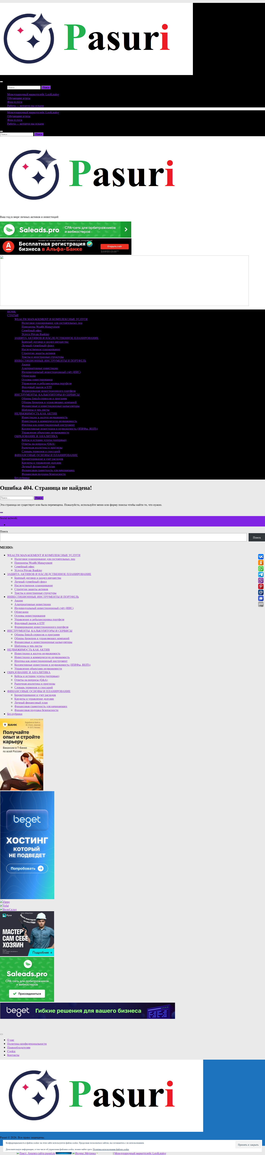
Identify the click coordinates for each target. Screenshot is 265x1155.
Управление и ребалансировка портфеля (46, 383)
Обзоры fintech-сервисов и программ (44, 398)
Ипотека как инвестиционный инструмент (48, 425)
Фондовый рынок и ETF (37, 387)
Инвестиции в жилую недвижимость (44, 417)
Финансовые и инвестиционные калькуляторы (51, 406)
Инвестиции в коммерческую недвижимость (49, 421)
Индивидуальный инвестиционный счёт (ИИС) (51, 372)
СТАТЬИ (12, 315)
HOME (11, 311)
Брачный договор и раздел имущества (45, 341)
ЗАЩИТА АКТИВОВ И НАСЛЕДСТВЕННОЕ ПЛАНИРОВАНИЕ (56, 338)
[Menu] (1, 81)
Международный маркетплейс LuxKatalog (33, 94)
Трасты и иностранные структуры (43, 357)
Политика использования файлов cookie (111, 1149)
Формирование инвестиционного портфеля (49, 391)
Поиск (4, 531)
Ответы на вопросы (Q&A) (38, 444)
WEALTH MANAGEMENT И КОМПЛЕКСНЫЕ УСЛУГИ (51, 319)
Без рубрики (22, 478)
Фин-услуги (14, 102)
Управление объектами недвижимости (45, 432)
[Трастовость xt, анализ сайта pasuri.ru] (36, 1153)
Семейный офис (32, 330)
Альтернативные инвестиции (40, 368)
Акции (26, 364)
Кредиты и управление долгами (41, 462)
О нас (10, 1040)
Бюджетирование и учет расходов (42, 459)
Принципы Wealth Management (40, 326)
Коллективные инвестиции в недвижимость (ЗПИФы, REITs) (60, 428)
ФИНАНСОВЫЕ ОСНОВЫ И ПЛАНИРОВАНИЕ (46, 455)
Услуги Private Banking (35, 334)
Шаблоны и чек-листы (35, 410)
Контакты (13, 1055)
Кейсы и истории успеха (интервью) (44, 440)
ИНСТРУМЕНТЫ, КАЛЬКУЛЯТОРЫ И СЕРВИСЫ (47, 394)
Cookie (11, 1051)
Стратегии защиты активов (38, 353)
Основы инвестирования (37, 379)
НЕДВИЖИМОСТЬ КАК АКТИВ (35, 413)
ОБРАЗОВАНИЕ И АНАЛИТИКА (36, 436)
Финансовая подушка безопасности (44, 474)
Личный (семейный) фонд (38, 345)
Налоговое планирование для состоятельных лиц (52, 323)
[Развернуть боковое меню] (1, 512)
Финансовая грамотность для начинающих (48, 470)
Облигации (29, 376)
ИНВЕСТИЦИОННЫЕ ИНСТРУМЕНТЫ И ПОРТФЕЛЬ (50, 360)
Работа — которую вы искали (25, 105)
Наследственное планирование (41, 349)
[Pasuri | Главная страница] (96, 74)
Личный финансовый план (38, 466)
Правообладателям (18, 1047)
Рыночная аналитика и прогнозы (42, 447)
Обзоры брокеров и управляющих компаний (49, 402)
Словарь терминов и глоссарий (41, 451)
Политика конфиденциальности (27, 1043)
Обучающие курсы (18, 98)
